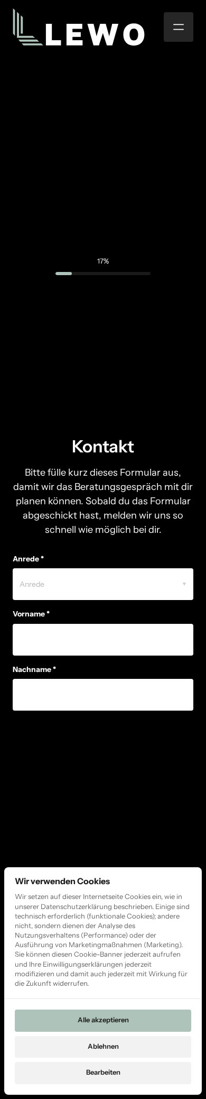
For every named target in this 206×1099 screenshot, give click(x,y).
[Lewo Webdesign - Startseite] (79, 27)
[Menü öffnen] (178, 27)
